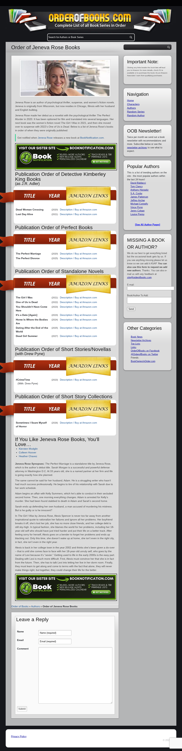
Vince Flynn (136, 207)
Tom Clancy (136, 186)
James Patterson (139, 196)
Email (20, 640)
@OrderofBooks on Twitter (144, 354)
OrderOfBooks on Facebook (145, 350)
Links (133, 347)
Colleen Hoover (27, 452)
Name (20, 631)
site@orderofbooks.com (139, 277)
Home (130, 100)
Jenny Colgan (137, 210)
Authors (35, 606)
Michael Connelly (139, 203)
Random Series (135, 111)
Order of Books (19, 606)
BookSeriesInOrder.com (143, 361)
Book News (137, 336)
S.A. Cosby (136, 193)
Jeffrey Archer (137, 200)
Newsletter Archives (141, 340)
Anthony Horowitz (139, 190)
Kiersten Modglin (28, 448)
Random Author (136, 115)
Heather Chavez (28, 456)
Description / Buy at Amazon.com (78, 209)
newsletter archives (137, 147)
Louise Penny (137, 214)
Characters (133, 104)
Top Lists (135, 343)
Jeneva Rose (45, 137)
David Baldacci (138, 183)
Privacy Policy (18, 736)
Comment (23, 648)
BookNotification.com (92, 137)
